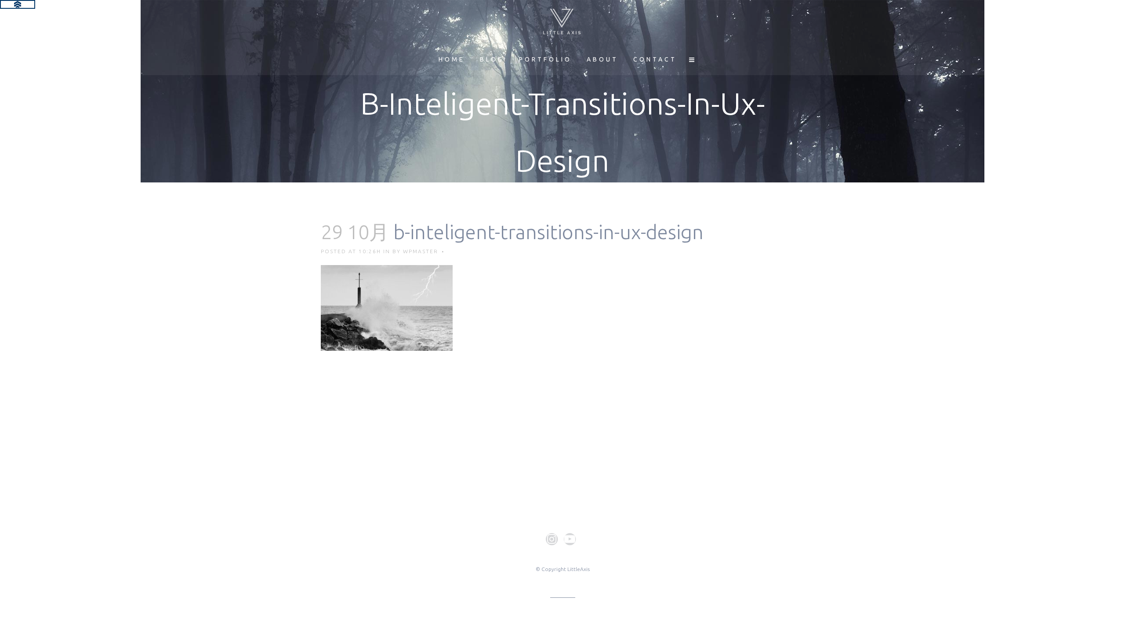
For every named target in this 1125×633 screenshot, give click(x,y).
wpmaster (420, 251)
